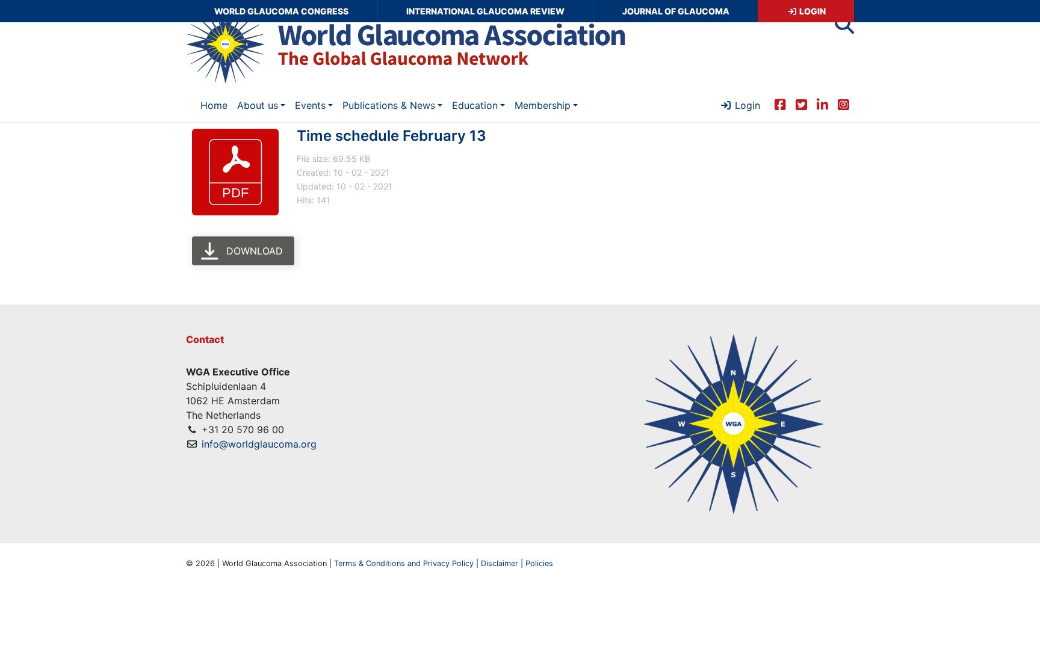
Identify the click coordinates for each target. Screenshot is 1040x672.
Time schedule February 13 (391, 135)
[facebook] (780, 104)
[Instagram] (843, 104)
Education (475, 105)
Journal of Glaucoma (675, 11)
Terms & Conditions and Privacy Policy (404, 563)
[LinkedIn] (822, 104)
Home (214, 105)
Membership (543, 105)
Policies (539, 563)
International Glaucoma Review (485, 11)
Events (310, 105)
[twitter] (801, 104)
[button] (844, 28)
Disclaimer (499, 563)
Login (811, 11)
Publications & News (388, 105)
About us (257, 105)
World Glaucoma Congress (281, 11)
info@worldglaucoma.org (259, 444)
